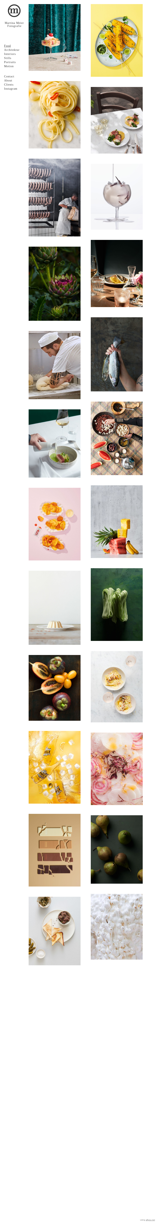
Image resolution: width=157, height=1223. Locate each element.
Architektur (12, 49)
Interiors (10, 54)
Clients (8, 84)
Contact (9, 76)
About (8, 80)
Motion (9, 66)
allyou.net (150, 1220)
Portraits (10, 62)
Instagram (10, 88)
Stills (7, 58)
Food (7, 45)
